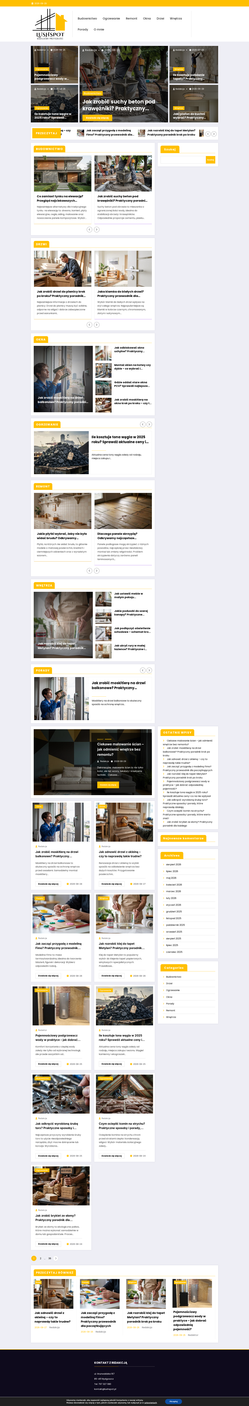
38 (49, 1258)
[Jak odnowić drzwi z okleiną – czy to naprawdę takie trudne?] (124, 822)
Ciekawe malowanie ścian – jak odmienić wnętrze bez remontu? (120, 749)
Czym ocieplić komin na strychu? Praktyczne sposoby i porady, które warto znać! (122, 1126)
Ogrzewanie (111, 18)
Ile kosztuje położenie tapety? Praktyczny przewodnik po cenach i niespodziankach (190, 77)
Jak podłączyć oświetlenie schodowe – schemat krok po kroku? (132, 630)
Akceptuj (173, 1401)
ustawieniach (150, 1403)
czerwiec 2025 (174, 952)
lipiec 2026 (172, 871)
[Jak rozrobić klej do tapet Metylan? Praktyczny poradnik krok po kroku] (124, 914)
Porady (83, 29)
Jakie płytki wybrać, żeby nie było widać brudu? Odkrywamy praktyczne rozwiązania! (62, 536)
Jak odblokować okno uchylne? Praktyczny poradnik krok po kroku (130, 350)
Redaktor (41, 49)
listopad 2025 (173, 918)
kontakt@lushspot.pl (105, 1389)
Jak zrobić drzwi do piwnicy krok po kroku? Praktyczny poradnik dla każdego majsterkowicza (61, 294)
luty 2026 (171, 898)
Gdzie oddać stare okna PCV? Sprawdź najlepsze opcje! (131, 384)
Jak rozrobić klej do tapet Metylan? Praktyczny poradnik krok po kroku (118, 132)
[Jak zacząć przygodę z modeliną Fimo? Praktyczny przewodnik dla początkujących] (61, 914)
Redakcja (41, 88)
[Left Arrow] (208, 134)
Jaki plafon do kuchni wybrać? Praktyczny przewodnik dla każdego (191, 116)
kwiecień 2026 (174, 884)
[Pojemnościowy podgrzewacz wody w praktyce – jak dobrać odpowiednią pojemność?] (61, 1005)
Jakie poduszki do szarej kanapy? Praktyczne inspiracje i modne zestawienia (131, 613)
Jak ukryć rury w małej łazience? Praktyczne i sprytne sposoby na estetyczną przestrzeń (129, 648)
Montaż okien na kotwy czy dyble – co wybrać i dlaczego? (132, 367)
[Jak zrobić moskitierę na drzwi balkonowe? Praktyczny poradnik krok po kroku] (61, 822)
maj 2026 (171, 878)
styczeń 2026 (173, 905)
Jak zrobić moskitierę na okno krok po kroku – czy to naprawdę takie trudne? (132, 402)
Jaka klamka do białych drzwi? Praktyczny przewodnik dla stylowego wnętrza (120, 294)
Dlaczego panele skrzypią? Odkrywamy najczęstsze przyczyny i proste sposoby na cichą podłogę (120, 536)
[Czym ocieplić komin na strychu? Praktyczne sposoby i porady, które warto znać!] (124, 1094)
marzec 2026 (173, 891)
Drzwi (160, 18)
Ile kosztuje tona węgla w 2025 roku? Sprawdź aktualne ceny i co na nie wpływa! (52, 116)
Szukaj (170, 149)
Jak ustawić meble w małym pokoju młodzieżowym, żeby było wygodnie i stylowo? (131, 596)
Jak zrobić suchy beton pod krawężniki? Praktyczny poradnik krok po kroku (118, 105)
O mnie (99, 29)
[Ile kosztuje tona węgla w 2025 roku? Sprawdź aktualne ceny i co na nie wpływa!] (124, 1005)
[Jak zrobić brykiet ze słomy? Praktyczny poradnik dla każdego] (61, 1185)
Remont (131, 18)
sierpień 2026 (173, 864)
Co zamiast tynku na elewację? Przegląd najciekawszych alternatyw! (60, 199)
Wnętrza (176, 18)
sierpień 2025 (173, 938)
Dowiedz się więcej (97, 118)
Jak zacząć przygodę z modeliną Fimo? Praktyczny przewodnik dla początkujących (58, 946)
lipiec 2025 (172, 945)
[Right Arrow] (214, 134)
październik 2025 (175, 925)
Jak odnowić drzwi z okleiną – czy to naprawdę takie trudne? (120, 854)
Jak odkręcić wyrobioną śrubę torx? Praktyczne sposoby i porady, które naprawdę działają (58, 1126)
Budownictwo (87, 18)
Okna (147, 18)
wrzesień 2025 (174, 931)
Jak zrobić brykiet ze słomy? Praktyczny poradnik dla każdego (55, 1218)
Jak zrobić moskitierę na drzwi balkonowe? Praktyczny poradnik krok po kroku (63, 400)
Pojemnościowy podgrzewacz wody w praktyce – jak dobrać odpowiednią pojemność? (53, 77)
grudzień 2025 (174, 911)
